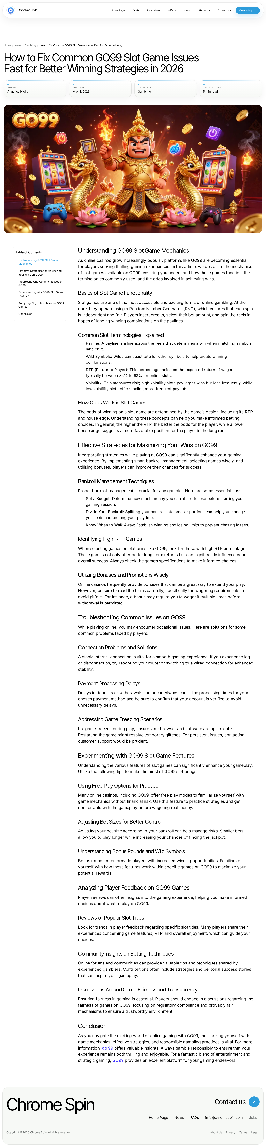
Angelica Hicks (17, 91)
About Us (216, 1132)
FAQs (194, 1118)
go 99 (107, 1048)
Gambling (30, 45)
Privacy (230, 1132)
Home (7, 45)
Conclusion (25, 313)
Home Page (158, 1118)
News (17, 45)
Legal (254, 1132)
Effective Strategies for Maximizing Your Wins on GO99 (40, 272)
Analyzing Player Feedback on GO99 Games (41, 305)
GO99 (118, 1060)
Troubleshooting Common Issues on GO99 (40, 283)
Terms (243, 1132)
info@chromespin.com (224, 1118)
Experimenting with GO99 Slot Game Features (40, 294)
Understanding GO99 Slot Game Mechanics (38, 262)
